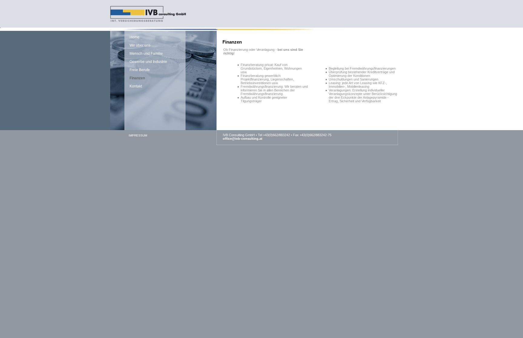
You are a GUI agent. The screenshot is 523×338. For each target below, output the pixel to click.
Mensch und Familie (146, 53)
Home (135, 37)
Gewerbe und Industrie (148, 62)
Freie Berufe (140, 70)
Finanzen (137, 78)
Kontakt (136, 86)
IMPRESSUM (138, 135)
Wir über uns (140, 45)
